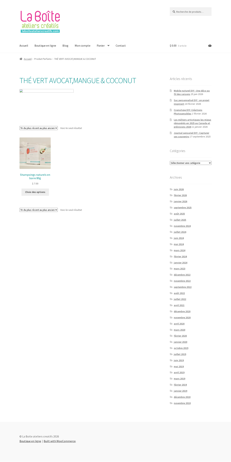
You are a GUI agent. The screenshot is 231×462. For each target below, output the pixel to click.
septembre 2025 (182, 207)
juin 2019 (179, 360)
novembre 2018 (182, 403)
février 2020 (180, 335)
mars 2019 (179, 378)
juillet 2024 (180, 232)
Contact (121, 45)
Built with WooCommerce (60, 441)
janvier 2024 (180, 262)
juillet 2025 (180, 219)
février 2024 (180, 256)
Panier (101, 45)
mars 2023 (179, 268)
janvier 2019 (180, 390)
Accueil (23, 45)
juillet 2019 (180, 354)
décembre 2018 (182, 397)
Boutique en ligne (45, 45)
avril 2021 (179, 305)
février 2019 (180, 384)
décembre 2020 (182, 311)
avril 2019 (179, 372)
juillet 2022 (180, 299)
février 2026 (180, 195)
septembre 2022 (182, 287)
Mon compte (82, 45)
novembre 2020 (182, 317)
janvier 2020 (180, 342)
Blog (65, 45)
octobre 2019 (181, 348)
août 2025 (179, 213)
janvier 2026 (180, 201)
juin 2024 (179, 238)
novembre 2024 (182, 226)
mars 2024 (179, 250)
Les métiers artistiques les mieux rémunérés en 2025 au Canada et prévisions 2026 (192, 123)
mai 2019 (179, 366)
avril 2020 (179, 323)
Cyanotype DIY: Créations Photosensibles (188, 111)
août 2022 (179, 293)
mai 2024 (179, 244)
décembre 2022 (182, 274)
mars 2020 (179, 329)
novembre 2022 (182, 280)
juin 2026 (179, 189)
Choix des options (35, 192)
